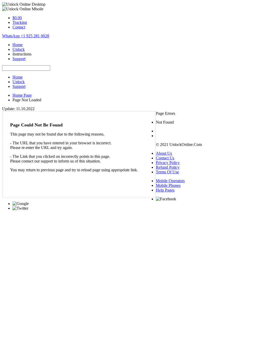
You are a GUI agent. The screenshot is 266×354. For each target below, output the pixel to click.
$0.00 (17, 18)
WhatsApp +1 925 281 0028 (25, 36)
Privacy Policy (168, 162)
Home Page (22, 95)
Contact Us (165, 158)
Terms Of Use (167, 172)
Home (17, 45)
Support (18, 58)
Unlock (18, 49)
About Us (164, 153)
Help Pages (165, 190)
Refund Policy (167, 167)
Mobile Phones (168, 185)
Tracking (19, 22)
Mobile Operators (170, 181)
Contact (18, 27)
